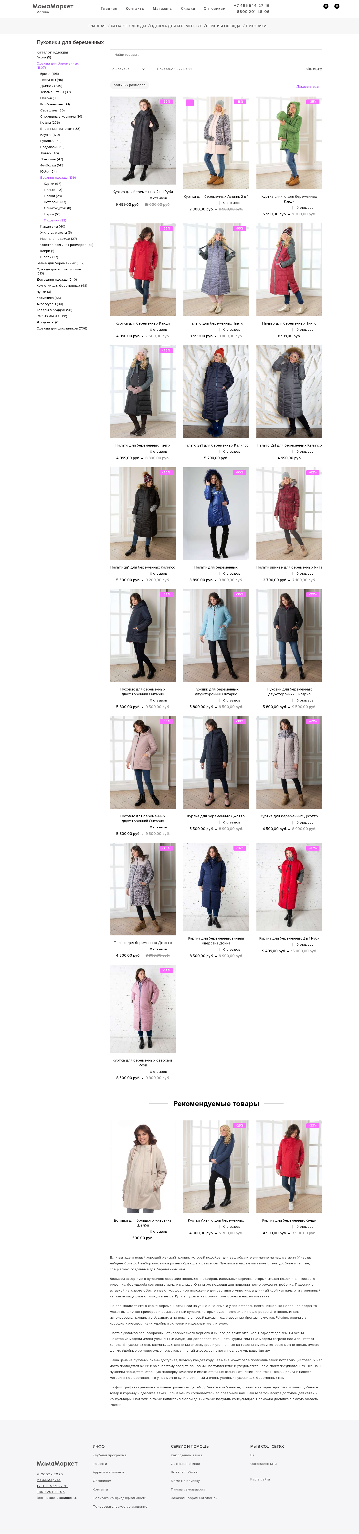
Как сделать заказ (186, 1455)
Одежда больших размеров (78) (66, 245)
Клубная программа (110, 1455)
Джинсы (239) (51, 86)
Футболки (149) (52, 165)
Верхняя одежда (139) (58, 177)
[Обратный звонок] (299, 8)
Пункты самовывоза (188, 1489)
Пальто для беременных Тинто (216, 323)
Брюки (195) (49, 74)
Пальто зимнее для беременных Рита (289, 567)
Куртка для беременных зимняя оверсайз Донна (216, 941)
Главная (109, 8)
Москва (42, 12)
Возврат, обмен (184, 1472)
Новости (100, 1464)
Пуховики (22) (55, 220)
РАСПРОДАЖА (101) (52, 316)
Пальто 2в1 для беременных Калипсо (216, 445)
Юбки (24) (48, 171)
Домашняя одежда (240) (57, 279)
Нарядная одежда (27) (58, 239)
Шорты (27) (49, 257)
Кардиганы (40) (52, 226)
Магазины (162, 8)
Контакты (135, 8)
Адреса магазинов (109, 1472)
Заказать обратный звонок (194, 1498)
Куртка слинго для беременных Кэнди (289, 199)
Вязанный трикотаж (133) (60, 129)
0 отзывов (158, 198)
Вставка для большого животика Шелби (142, 1223)
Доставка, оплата (185, 1464)
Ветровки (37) (55, 202)
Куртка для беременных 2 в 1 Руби (143, 191)
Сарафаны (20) (52, 110)
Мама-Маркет (49, 1480)
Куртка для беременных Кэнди (143, 323)
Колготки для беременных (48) (62, 286)
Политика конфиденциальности (119, 1498)
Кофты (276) (50, 123)
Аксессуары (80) (50, 304)
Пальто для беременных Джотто (143, 942)
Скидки (188, 8)
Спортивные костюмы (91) (61, 116)
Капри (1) (47, 251)
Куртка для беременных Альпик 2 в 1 (216, 196)
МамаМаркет (53, 6)
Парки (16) (52, 214)
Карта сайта (260, 1479)
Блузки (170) (50, 135)
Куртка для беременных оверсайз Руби (143, 1063)
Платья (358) (50, 98)
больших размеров (130, 85)
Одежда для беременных (176, 26)
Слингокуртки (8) (57, 208)
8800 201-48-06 (253, 11)
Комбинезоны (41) (55, 104)
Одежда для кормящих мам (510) (59, 271)
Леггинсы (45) (51, 80)
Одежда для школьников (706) (62, 328)
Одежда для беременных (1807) (58, 65)
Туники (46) (49, 153)
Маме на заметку (185, 1481)
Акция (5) (44, 57)
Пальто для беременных (216, 567)
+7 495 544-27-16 (252, 5)
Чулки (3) (44, 292)
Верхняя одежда (223, 26)
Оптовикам (215, 8)
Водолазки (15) (52, 147)
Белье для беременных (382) (60, 263)
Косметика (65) (49, 298)
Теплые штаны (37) (55, 92)
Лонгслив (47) (51, 159)
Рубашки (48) (51, 141)
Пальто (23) (53, 190)
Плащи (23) (53, 196)
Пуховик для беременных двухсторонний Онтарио (142, 692)
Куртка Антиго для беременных (216, 1220)
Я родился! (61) (49, 322)
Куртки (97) (52, 184)
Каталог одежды (128, 26)
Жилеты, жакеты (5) (56, 232)
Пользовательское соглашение (120, 1506)
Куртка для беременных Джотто (216, 816)
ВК (252, 1455)
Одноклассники (263, 1464)
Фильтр (313, 69)
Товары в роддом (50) (54, 310)
